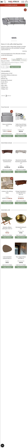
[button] (2, 2)
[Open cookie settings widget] (2, 445)
